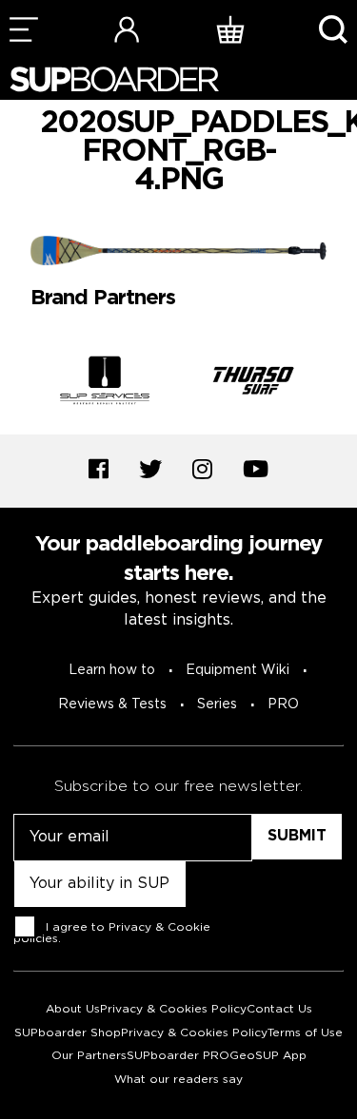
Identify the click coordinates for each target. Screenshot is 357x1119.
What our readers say (178, 1079)
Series (217, 704)
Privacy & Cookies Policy (173, 1009)
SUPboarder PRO (178, 1056)
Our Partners (89, 1056)
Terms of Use (305, 1033)
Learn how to (112, 670)
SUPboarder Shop (67, 1033)
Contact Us (279, 1009)
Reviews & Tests (112, 704)
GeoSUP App (268, 1056)
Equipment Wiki (237, 670)
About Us (73, 1009)
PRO (283, 704)
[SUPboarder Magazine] (114, 79)
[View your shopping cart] (230, 29)
